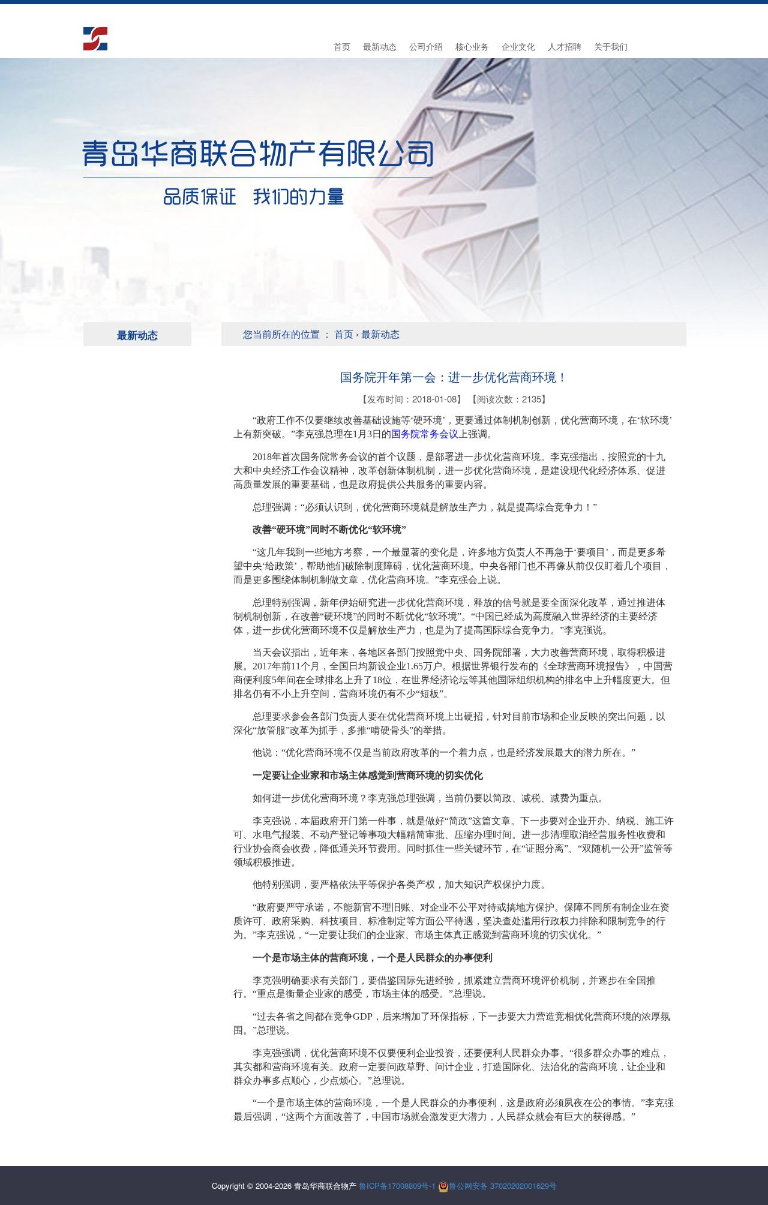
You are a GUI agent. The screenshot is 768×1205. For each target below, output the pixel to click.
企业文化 (518, 46)
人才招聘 (564, 46)
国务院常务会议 (424, 434)
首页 (342, 46)
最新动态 (380, 46)
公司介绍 (426, 46)
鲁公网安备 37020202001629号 (503, 1185)
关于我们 (611, 46)
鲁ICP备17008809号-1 (397, 1185)
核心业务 (472, 46)
